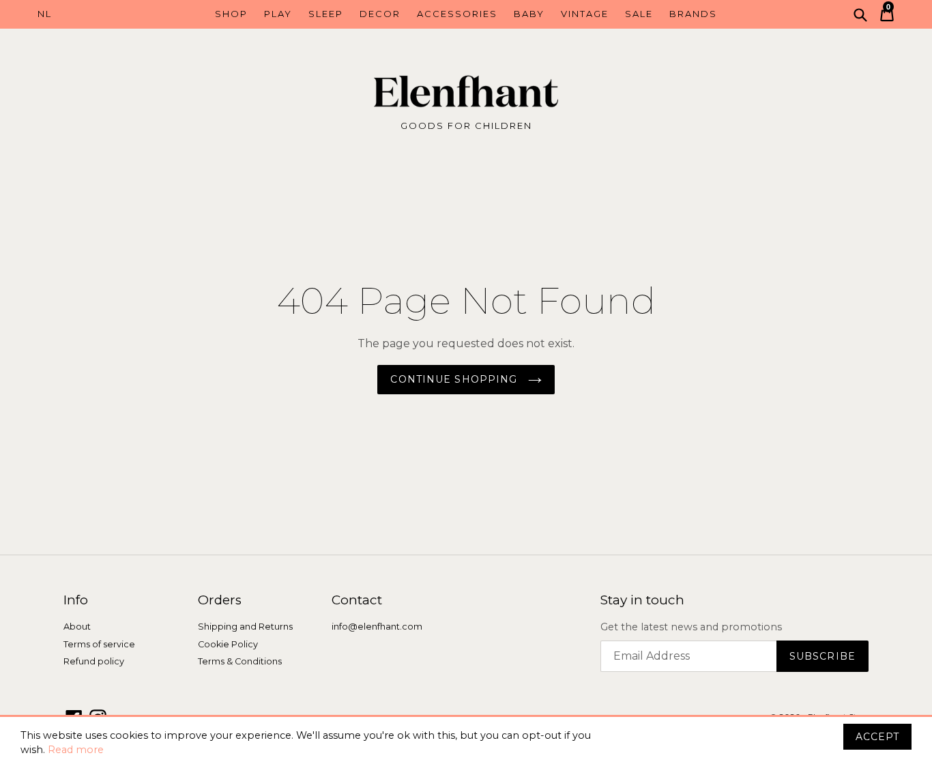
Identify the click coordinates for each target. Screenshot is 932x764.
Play (278, 13)
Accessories (457, 13)
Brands (693, 13)
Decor (380, 13)
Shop (231, 13)
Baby (529, 13)
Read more (76, 750)
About (77, 626)
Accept (877, 737)
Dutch (91, 14)
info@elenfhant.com (377, 626)
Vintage (585, 13)
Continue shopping (455, 379)
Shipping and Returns (245, 626)
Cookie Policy (228, 644)
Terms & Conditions (240, 661)
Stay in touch (642, 600)
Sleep (325, 13)
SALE (639, 13)
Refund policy (93, 661)
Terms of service (99, 644)
